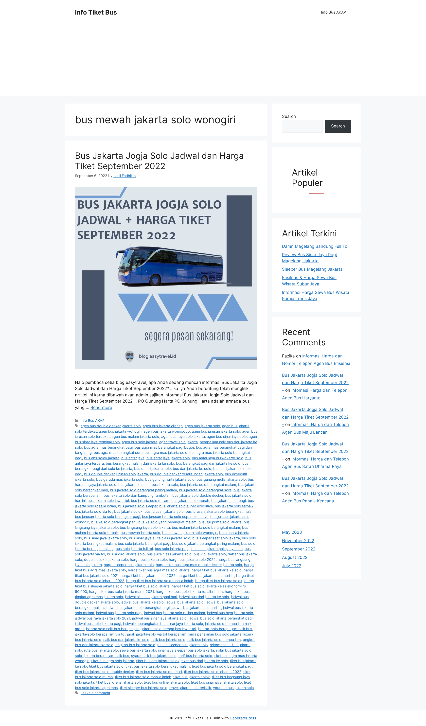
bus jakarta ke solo (134, 484)
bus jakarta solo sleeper (137, 506)
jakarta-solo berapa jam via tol (100, 634)
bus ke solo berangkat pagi (113, 522)
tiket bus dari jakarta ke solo (204, 661)
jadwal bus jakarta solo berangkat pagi (138, 607)
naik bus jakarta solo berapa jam (214, 639)
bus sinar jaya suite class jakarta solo (159, 538)
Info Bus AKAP (333, 12)
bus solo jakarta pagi (172, 549)
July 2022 (291, 565)
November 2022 (298, 540)
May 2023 (292, 532)
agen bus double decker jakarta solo (111, 426)
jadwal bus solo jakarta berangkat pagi (220, 618)
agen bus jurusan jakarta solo (216, 431)
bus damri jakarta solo (152, 468)
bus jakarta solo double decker (197, 495)
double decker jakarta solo (106, 559)
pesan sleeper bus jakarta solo (182, 645)
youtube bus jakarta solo (233, 688)
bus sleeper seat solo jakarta (216, 538)
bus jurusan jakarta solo (164, 511)
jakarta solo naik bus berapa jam (113, 629)
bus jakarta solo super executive (186, 506)
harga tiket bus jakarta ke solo (217, 570)
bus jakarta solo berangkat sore (205, 490)
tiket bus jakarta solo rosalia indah (143, 677)
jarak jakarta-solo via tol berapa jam (156, 634)
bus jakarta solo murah (190, 500)
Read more (101, 407)
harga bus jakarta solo (148, 559)
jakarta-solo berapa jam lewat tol (169, 629)
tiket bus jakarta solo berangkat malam (157, 666)
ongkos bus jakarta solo (135, 645)
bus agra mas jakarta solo (165, 452)
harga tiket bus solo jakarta (147, 586)
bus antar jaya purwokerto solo (217, 458)
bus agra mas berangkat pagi (108, 447)
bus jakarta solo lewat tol (108, 500)
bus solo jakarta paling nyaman (217, 549)
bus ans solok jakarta (101, 458)
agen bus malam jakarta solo (135, 436)
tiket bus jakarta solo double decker (104, 672)
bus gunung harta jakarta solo (170, 479)
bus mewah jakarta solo (140, 533)
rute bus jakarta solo (101, 650)
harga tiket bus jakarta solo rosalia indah (159, 581)
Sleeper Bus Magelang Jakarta (312, 269)
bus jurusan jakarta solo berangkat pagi (107, 516)
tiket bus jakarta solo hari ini (159, 672)
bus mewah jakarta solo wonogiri (189, 533)
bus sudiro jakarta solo (126, 554)
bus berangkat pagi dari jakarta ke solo (208, 463)
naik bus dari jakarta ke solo (126, 639)
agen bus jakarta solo (202, 426)
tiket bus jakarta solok (191, 677)
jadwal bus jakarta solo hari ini (196, 607)
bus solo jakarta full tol (134, 549)
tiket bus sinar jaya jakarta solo (216, 682)
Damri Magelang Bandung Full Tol (315, 246)
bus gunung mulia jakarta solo (221, 479)
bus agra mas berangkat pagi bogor (164, 447)
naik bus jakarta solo (168, 639)
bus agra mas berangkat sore (118, 452)
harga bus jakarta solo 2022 (192, 559)
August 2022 (294, 557)
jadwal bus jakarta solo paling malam (174, 613)
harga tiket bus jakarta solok (218, 581)
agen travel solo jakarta (178, 442)
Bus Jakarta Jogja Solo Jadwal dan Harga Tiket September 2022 (159, 160)
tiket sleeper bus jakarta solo (143, 688)
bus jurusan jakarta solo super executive (175, 516)
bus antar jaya (132, 458)
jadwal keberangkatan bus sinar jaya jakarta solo (163, 623)
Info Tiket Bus (96, 12)
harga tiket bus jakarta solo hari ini (206, 575)
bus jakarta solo (165, 484)
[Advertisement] (213, 61)
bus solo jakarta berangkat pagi (144, 543)
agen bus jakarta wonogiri (120, 431)
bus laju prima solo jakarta (220, 522)
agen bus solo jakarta (139, 442)
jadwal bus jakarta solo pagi (119, 613)
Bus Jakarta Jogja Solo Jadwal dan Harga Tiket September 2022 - (315, 383)
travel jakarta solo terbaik (190, 688)
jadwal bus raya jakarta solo (230, 613)
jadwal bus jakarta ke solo (142, 602)
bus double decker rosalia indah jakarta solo (186, 474)
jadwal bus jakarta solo (185, 602)
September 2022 (298, 549)
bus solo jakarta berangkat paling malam (205, 543)
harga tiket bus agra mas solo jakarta (159, 570)
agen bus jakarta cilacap (163, 426)
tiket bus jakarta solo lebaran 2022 (212, 672)
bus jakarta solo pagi (228, 500)
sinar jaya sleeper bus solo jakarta (186, 650)
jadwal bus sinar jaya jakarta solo (159, 618)
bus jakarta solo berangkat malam (208, 484)
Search (289, 116)
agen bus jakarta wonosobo (166, 431)
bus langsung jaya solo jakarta (145, 527)
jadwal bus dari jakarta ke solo (204, 597)
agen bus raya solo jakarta (183, 436)
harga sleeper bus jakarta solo (129, 565)
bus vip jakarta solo (210, 554)
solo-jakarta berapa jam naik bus (102, 656)
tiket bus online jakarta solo (166, 682)
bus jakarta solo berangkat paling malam (143, 490)
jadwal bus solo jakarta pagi (98, 623)
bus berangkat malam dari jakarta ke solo (140, 463)
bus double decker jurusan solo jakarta (116, 474)
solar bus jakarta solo (233, 650)
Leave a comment (95, 693)
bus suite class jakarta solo (169, 554)
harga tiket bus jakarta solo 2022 (148, 575)
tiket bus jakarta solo (106, 666)
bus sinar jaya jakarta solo (105, 538)
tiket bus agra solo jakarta (112, 661)
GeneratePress (243, 718)
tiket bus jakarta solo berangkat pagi (222, 666)
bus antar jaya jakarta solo (168, 458)
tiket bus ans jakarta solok (157, 661)
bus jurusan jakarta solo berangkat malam (220, 511)
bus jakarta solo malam (150, 500)
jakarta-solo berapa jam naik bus (225, 629)
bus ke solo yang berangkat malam (167, 522)
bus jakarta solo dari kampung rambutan (137, 495)
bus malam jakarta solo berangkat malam (206, 527)
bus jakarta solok (128, 511)
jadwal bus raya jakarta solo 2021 (102, 618)
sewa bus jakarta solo (138, 650)
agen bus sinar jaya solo (227, 436)
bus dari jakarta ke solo (192, 468)
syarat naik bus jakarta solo (154, 656)
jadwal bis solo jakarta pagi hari (151, 597)
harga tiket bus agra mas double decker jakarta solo (199, 565)
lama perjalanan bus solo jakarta (214, 634)
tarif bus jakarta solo (195, 656)
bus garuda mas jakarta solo (119, 479)
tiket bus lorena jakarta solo (119, 682)
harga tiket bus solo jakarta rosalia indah (189, 591)
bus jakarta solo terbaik (234, 506)
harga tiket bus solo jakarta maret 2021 (121, 591)
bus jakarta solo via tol (93, 511)
